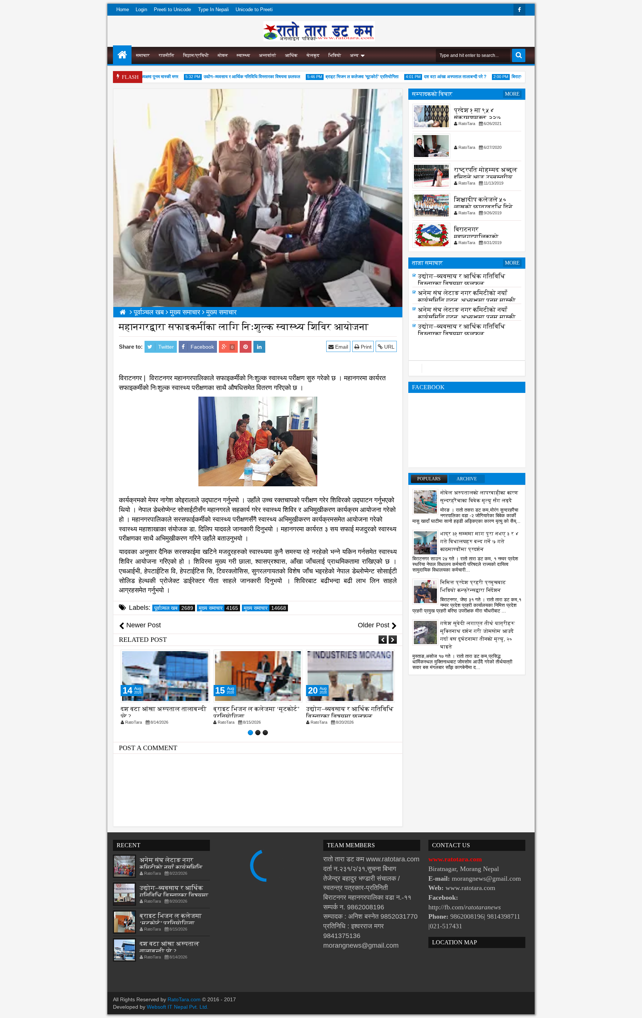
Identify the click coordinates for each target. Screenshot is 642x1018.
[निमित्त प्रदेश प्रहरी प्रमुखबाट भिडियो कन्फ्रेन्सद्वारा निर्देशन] (425, 591)
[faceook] (467, 368)
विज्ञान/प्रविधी (196, 55)
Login (141, 9)
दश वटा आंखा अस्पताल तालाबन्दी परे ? (437, 76)
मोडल (223, 55)
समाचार (143, 55)
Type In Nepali (213, 9)
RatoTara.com (184, 999)
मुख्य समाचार (218, 608)
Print (365, 347)
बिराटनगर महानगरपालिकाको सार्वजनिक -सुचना (476, 237)
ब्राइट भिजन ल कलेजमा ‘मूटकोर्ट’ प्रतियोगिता (344, 76)
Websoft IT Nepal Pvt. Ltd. (177, 1007)
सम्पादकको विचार (432, 94)
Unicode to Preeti (254, 9)
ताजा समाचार (427, 263)
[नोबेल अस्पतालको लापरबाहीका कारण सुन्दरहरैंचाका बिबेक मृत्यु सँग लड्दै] (425, 502)
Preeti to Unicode (172, 9)
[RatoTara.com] (122, 54)
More (512, 94)
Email (341, 347)
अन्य (354, 55)
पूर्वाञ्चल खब (173, 608)
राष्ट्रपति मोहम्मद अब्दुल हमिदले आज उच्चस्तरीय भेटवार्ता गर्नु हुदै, (485, 177)
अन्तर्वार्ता (267, 55)
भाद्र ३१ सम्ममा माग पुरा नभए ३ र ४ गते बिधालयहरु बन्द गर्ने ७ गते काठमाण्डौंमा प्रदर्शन (479, 541)
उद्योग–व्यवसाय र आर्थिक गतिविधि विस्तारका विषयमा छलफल (234, 76)
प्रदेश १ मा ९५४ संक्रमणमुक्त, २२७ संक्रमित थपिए (477, 118)
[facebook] (519, 10)
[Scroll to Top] (630, 1006)
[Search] (518, 55)
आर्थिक (291, 55)
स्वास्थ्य (243, 55)
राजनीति (166, 55)
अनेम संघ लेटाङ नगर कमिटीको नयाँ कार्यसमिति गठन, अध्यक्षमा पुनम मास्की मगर (467, 303)
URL (389, 347)
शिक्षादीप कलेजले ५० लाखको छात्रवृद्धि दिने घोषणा (483, 207)
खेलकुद (313, 55)
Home (122, 9)
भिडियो (334, 55)
